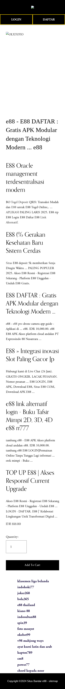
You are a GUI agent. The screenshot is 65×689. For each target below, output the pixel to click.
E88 (13, 207)
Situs (9, 263)
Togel (14, 202)
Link (43, 217)
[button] (32, 565)
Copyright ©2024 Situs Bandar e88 (26, 681)
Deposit (23, 202)
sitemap (53, 681)
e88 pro (17, 324)
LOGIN (16, 20)
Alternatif (12, 222)
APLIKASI (12, 212)
